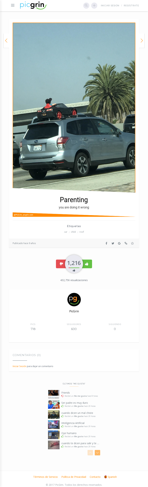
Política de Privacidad (73, 477)
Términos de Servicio (45, 477)
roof (81, 231)
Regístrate (131, 5)
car (65, 231)
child (73, 231)
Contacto (95, 477)
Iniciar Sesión (110, 5)
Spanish (112, 477)
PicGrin (74, 311)
